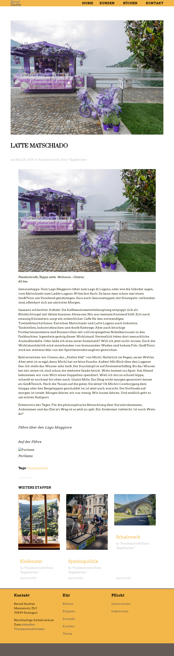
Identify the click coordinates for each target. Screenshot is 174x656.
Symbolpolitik (83, 561)
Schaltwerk (128, 537)
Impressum (119, 611)
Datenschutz (120, 603)
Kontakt (154, 3)
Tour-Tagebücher (73, 159)
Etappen (69, 611)
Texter (68, 633)
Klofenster (31, 561)
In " (22, 567)
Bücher (130, 3)
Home (87, 3)
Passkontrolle (49, 159)
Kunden (107, 3)
